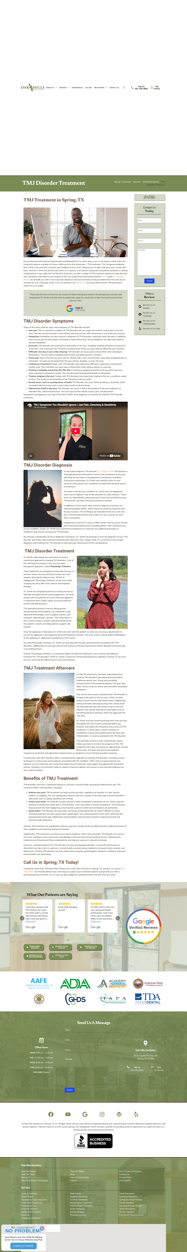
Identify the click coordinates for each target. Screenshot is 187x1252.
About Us (50, 88)
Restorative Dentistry (31, 1212)
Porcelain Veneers (29, 1208)
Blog (72, 1174)
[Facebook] (51, 1114)
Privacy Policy (125, 1177)
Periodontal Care (29, 1205)
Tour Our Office (77, 1171)
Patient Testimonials (79, 1177)
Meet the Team (28, 1174)
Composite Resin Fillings (130, 1199)
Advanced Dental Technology (34, 1180)
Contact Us (114, 88)
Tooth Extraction (126, 1193)
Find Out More (23, 1245)
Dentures (25, 1215)
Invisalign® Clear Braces (130, 1205)
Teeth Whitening (127, 1208)
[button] (124, 88)
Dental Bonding (126, 1202)
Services (63, 88)
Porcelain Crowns (78, 1215)
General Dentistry (151, 181)
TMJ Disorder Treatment (81, 1205)
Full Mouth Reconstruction (131, 1215)
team (103, 276)
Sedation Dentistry (79, 1196)
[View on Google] (30, 927)
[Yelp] (136, 1114)
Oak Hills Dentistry (145, 1050)
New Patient (99, 88)
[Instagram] (102, 1114)
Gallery (88, 88)
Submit (149, 281)
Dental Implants (126, 1212)
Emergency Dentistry (30, 1218)
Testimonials (77, 88)
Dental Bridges (77, 1212)
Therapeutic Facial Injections (34, 1199)
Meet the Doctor (28, 1171)
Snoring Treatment (79, 1199)
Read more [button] (63, 921)
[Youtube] (68, 1114)
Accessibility (125, 1180)
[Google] (85, 1114)
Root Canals (75, 1193)
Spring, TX (81, 282)
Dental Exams (27, 1196)
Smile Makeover (77, 1208)
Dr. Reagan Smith (106, 471)
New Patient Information (130, 1171)
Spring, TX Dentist (122, 181)
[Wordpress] (119, 1114)
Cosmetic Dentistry (128, 1196)
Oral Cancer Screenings (31, 1202)
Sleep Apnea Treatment (81, 1202)
